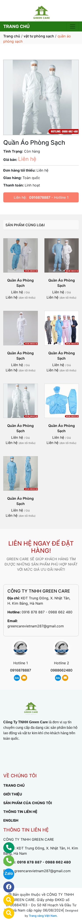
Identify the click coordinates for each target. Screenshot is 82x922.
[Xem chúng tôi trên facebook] (6, 887)
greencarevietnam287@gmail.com (35, 626)
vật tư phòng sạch (39, 36)
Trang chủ (11, 36)
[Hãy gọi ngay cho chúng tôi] (6, 861)
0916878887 (39, 197)
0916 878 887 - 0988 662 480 (47, 612)
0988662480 (61, 670)
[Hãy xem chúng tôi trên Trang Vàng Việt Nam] (6, 913)
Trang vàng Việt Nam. (43, 915)
